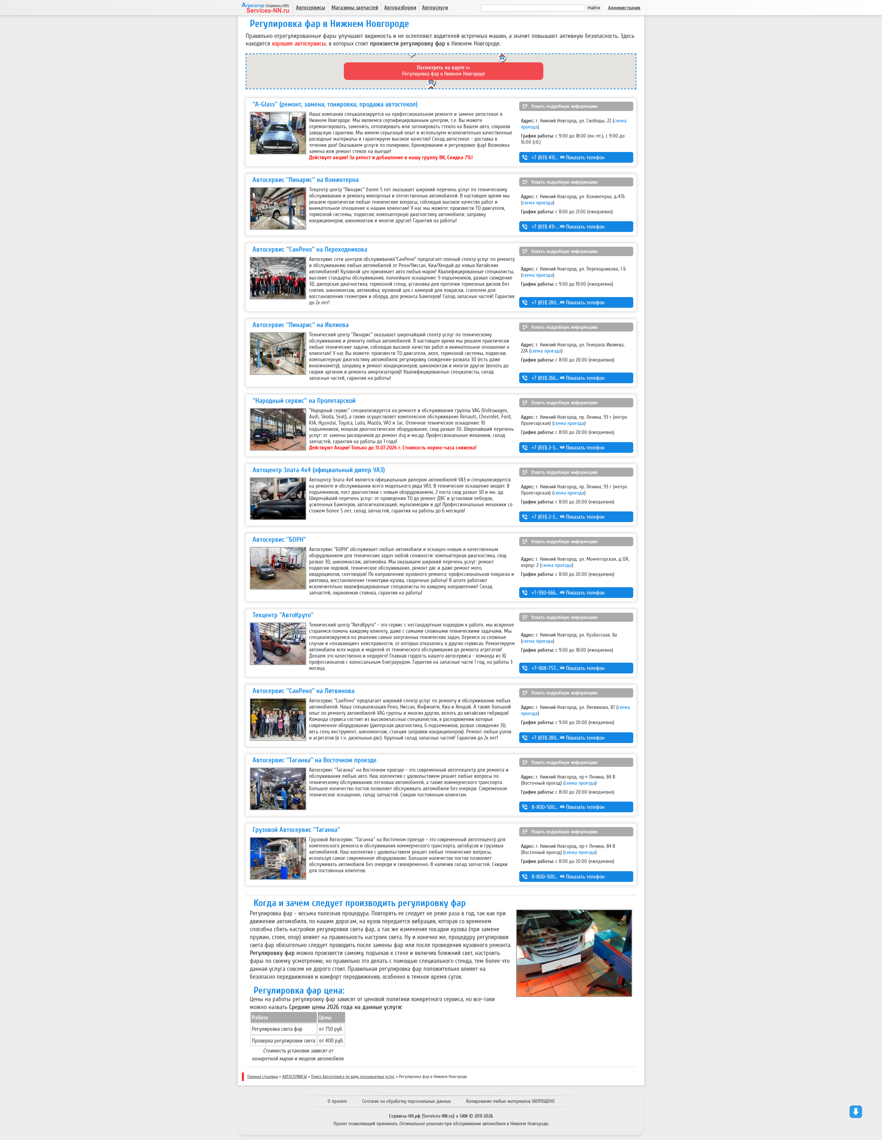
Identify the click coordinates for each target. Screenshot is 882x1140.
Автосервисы (310, 7)
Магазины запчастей (354, 7)
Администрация (624, 8)
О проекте (337, 1101)
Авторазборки (400, 7)
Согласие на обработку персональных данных (406, 1101)
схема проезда (537, 203)
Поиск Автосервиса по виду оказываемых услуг (353, 1076)
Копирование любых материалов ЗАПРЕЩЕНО (510, 1101)
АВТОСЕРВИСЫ (294, 1076)
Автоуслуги (435, 7)
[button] (502, 59)
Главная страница (262, 1076)
